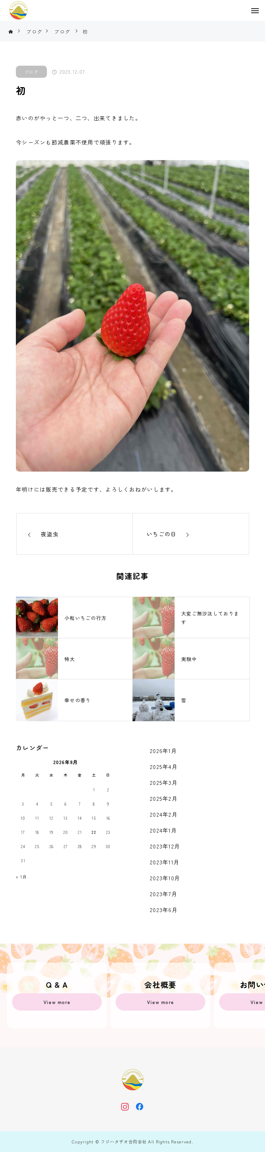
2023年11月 (164, 862)
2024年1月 (163, 830)
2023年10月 (165, 878)
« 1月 (21, 877)
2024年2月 (164, 814)
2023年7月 (163, 894)
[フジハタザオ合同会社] (18, 10)
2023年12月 (165, 846)
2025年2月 (164, 798)
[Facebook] (140, 1106)
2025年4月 (164, 766)
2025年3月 (164, 782)
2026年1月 (163, 750)
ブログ (31, 72)
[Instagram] (125, 1106)
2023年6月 (164, 909)
